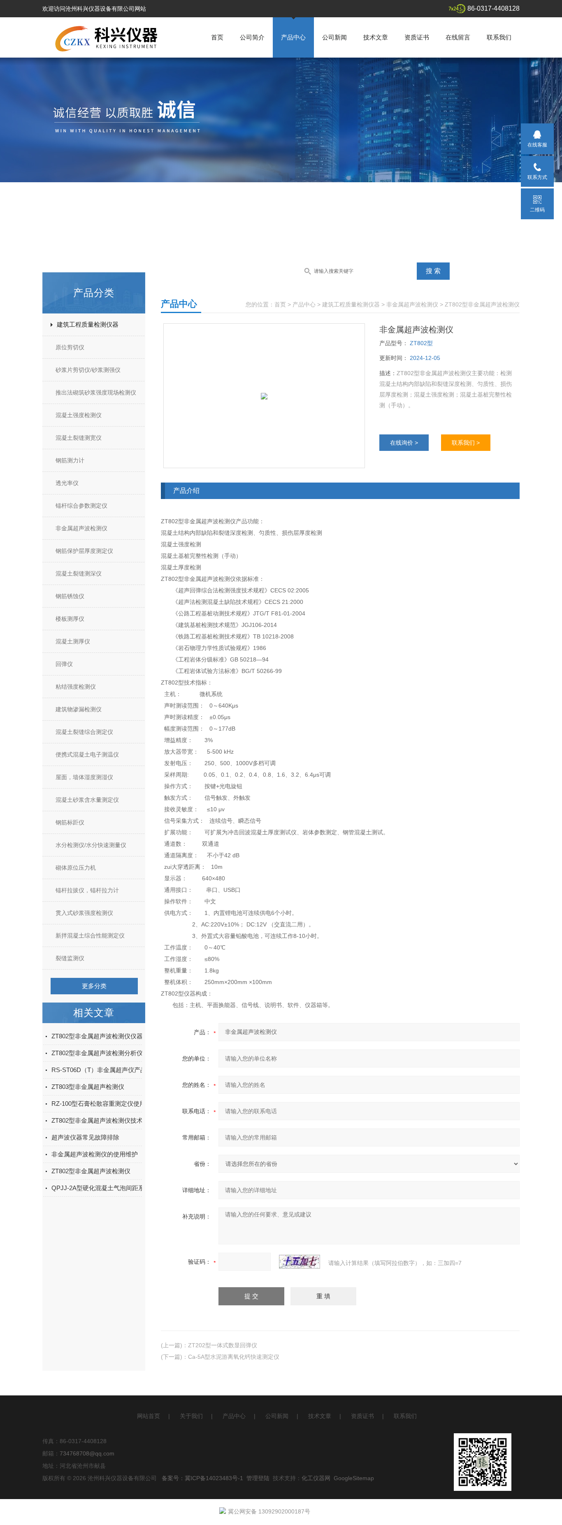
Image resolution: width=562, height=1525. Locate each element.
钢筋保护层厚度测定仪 (84, 551)
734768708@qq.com (87, 1453)
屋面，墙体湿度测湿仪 (84, 777)
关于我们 (191, 1416)
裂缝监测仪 (70, 958)
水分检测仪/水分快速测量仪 (91, 845)
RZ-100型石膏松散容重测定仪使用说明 (104, 1103)
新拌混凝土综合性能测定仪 (90, 935)
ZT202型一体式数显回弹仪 (222, 1345)
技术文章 (375, 37)
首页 (217, 37)
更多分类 (94, 985)
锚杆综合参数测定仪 (81, 505)
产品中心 (293, 37)
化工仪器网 (316, 1478)
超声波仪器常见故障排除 (85, 1137)
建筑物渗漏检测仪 (79, 709)
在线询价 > (404, 442)
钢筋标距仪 (70, 822)
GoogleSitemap (354, 1478)
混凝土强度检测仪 (79, 415)
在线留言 (458, 37)
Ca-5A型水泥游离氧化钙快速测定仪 (233, 1356)
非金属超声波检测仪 (81, 528)
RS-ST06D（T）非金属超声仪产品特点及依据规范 (120, 1069)
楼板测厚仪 (70, 618)
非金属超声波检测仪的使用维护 (94, 1154)
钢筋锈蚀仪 (70, 596)
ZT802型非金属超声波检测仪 (90, 1171)
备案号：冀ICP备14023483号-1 (202, 1478)
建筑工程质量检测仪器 (87, 324)
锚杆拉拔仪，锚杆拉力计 (87, 890)
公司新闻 (334, 37)
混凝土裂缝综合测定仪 (84, 732)
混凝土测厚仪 (73, 641)
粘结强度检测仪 (76, 686)
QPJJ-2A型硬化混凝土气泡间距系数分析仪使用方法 (122, 1187)
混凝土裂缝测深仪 (79, 573)
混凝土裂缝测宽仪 (79, 437)
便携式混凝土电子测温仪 (87, 754)
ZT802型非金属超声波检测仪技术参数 (103, 1120)
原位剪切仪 (70, 347)
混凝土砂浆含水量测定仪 (87, 799)
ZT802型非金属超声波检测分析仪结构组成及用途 (118, 1052)
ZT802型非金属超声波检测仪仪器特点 (103, 1036)
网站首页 (148, 1416)
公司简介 (252, 37)
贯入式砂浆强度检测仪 (84, 913)
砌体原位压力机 (76, 867)
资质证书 (416, 37)
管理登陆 (257, 1478)
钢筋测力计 (70, 460)
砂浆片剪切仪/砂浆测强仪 (88, 370)
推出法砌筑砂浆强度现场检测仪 (96, 392)
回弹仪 (64, 664)
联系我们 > (466, 442)
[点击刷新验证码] (299, 1262)
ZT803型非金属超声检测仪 (87, 1086)
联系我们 (499, 37)
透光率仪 (67, 483)
